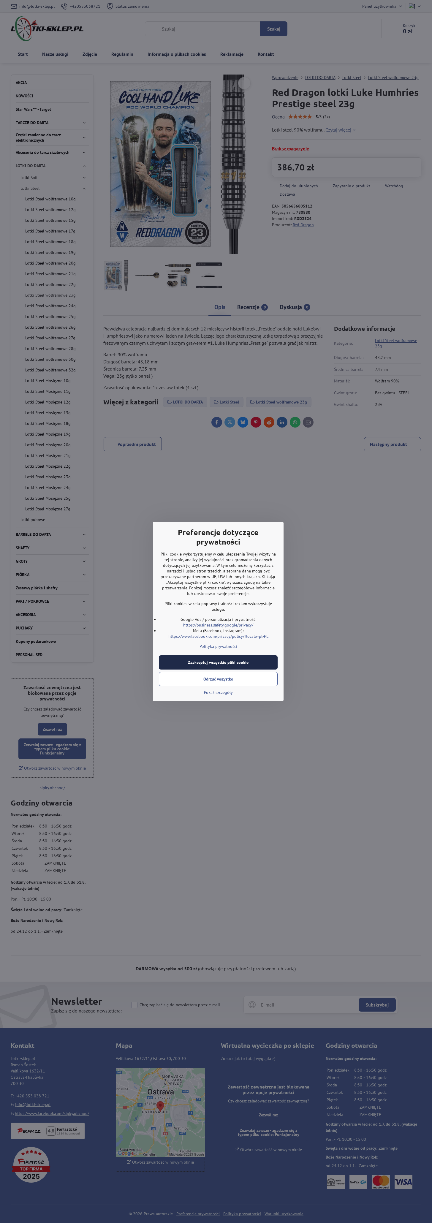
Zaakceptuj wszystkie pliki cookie (218, 662)
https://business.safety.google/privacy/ (218, 625)
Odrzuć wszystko (218, 679)
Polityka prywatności (218, 646)
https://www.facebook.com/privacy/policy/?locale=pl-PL (218, 636)
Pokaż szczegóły (218, 692)
